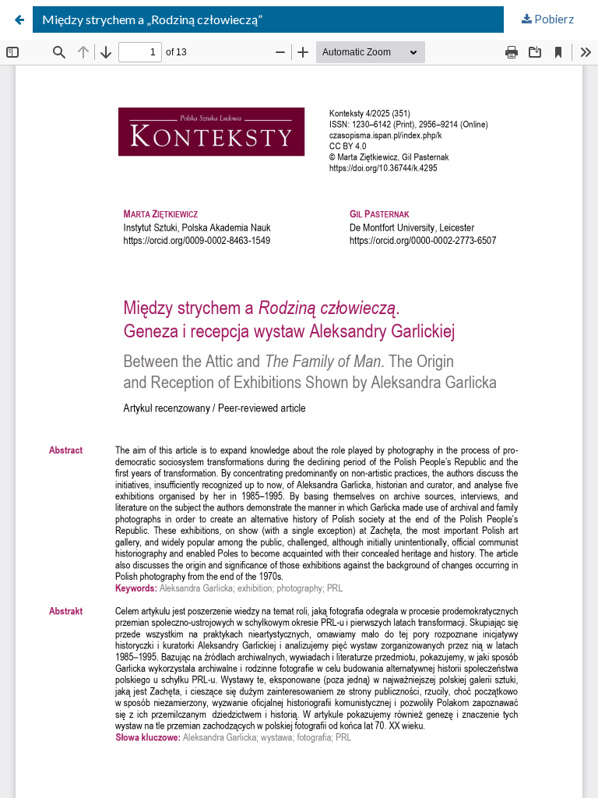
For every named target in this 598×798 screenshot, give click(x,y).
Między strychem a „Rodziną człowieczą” (152, 19)
